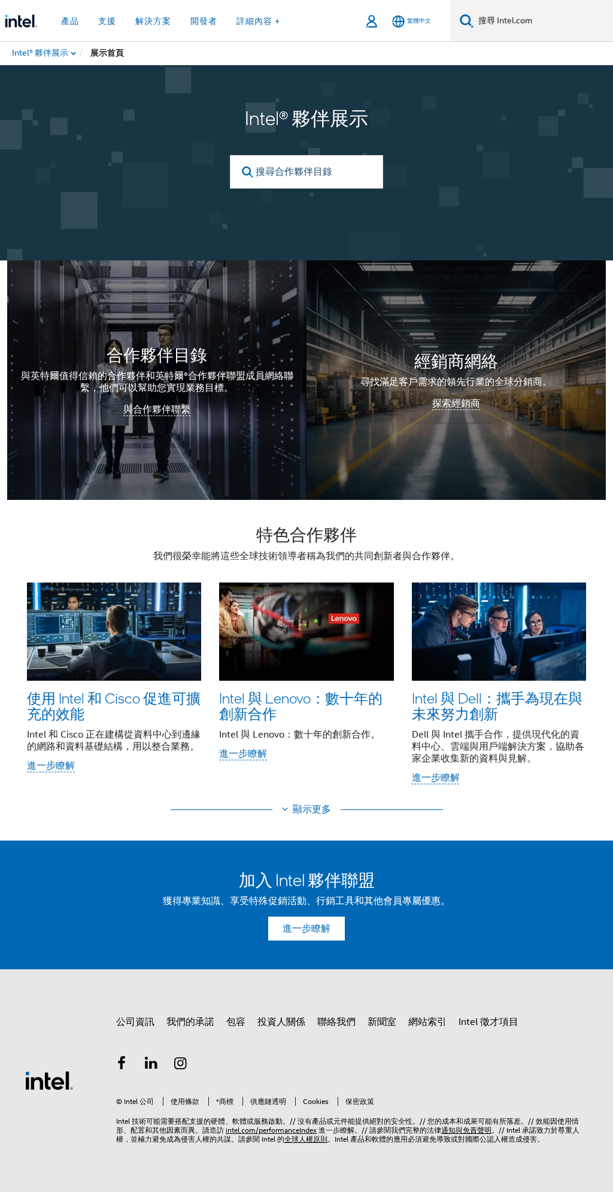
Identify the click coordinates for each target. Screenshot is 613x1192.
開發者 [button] (203, 21)
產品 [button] (70, 21)
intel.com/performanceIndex (271, 1130)
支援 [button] (107, 21)
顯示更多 (312, 809)
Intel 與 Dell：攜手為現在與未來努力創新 (497, 705)
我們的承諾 (190, 1022)
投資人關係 (281, 1022)
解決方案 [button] (153, 21)
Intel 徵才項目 (488, 1022)
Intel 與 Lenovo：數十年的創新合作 (301, 705)
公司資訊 (135, 1022)
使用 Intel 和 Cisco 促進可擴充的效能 (114, 705)
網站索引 (427, 1022)
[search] (247, 172)
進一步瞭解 (51, 766)
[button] (306, 658)
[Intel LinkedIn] (151, 1065)
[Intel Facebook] (121, 1065)
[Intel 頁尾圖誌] (49, 1080)
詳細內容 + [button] (258, 21)
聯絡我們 (336, 1022)
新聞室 (382, 1022)
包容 (235, 1022)
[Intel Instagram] (181, 1065)
